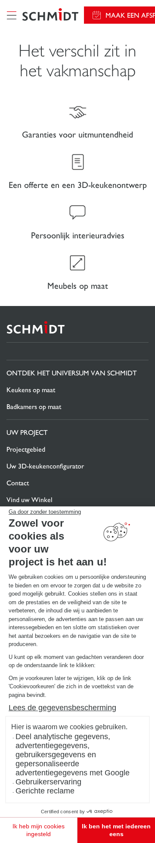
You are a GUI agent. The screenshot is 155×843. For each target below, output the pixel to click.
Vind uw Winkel (29, 500)
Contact (17, 483)
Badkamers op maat (33, 407)
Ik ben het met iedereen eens (116, 830)
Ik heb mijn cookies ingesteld (38, 830)
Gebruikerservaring (48, 781)
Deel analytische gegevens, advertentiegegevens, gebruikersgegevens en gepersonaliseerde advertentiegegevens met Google (73, 754)
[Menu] (11, 15)
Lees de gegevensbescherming (62, 707)
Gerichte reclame (45, 791)
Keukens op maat (30, 390)
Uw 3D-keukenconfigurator (45, 466)
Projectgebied (25, 449)
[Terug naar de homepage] (50, 15)
